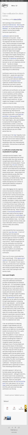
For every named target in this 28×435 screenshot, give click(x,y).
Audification (5, 36)
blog (6, 0)
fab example (13, 116)
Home (2, 0)
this (3, 306)
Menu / (14, 6)
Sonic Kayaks (14, 26)
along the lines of (15, 80)
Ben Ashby (5, 26)
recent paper (19, 215)
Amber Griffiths (17, 19)
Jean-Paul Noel (13, 232)
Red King (19, 24)
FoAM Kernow (12, 24)
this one (14, 164)
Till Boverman (13, 58)
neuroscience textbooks (14, 211)
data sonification (18, 77)
